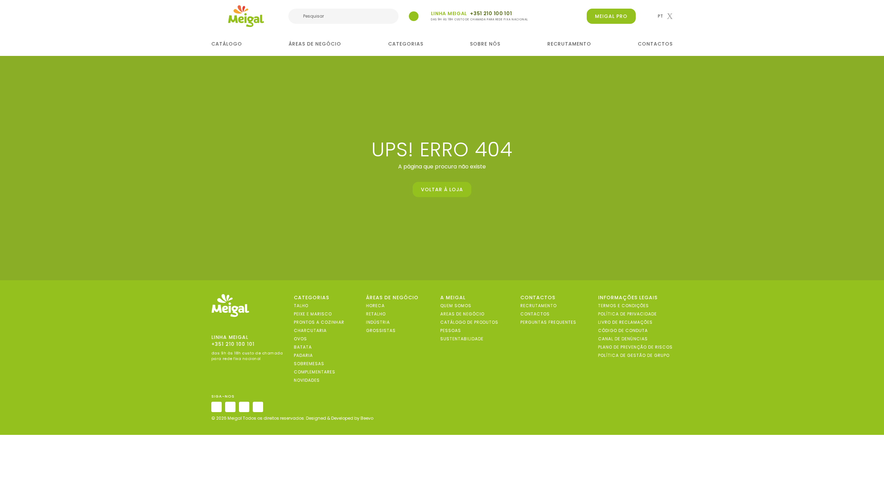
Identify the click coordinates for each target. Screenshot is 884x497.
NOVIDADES (307, 380)
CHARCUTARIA (310, 330)
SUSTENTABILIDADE (461, 339)
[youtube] (258, 407)
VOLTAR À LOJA (442, 189)
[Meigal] (246, 16)
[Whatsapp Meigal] (414, 16)
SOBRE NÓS (485, 43)
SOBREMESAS (309, 364)
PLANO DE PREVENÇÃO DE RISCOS (635, 347)
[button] (665, 16)
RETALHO (376, 314)
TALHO (301, 306)
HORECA (375, 306)
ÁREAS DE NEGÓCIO (315, 43)
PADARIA (303, 355)
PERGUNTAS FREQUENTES (548, 322)
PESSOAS (450, 330)
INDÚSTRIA (378, 322)
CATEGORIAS (405, 43)
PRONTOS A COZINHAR (319, 322)
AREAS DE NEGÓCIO (462, 314)
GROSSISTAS (381, 330)
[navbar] (215, 17)
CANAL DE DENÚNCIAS (623, 339)
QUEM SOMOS (455, 306)
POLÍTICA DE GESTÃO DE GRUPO (634, 355)
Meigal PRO (611, 16)
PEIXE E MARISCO (313, 314)
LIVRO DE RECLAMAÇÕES (625, 322)
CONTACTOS (655, 43)
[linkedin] (244, 407)
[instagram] (216, 407)
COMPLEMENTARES (314, 372)
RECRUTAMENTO (569, 43)
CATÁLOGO (226, 43)
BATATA (303, 347)
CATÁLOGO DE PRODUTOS (469, 322)
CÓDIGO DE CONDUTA (623, 330)
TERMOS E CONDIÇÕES (623, 306)
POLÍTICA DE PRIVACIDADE (627, 314)
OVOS (300, 339)
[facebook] (230, 407)
